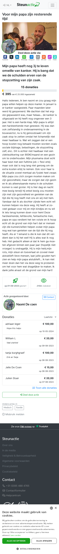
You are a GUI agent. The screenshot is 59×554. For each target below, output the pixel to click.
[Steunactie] (28, 4)
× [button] (55, 508)
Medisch (7, 408)
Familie (19, 408)
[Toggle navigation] (52, 5)
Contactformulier (15, 490)
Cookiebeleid (9, 471)
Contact (50, 297)
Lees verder (15, 535)
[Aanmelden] (4, 5)
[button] (5, 58)
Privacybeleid (10, 466)
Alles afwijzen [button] (44, 541)
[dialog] (29, 529)
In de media (9, 450)
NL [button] (8, 5)
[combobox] (51, 508)
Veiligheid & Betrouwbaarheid (19, 455)
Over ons (7, 445)
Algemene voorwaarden (15, 460)
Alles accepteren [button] (16, 541)
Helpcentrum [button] (13, 495)
